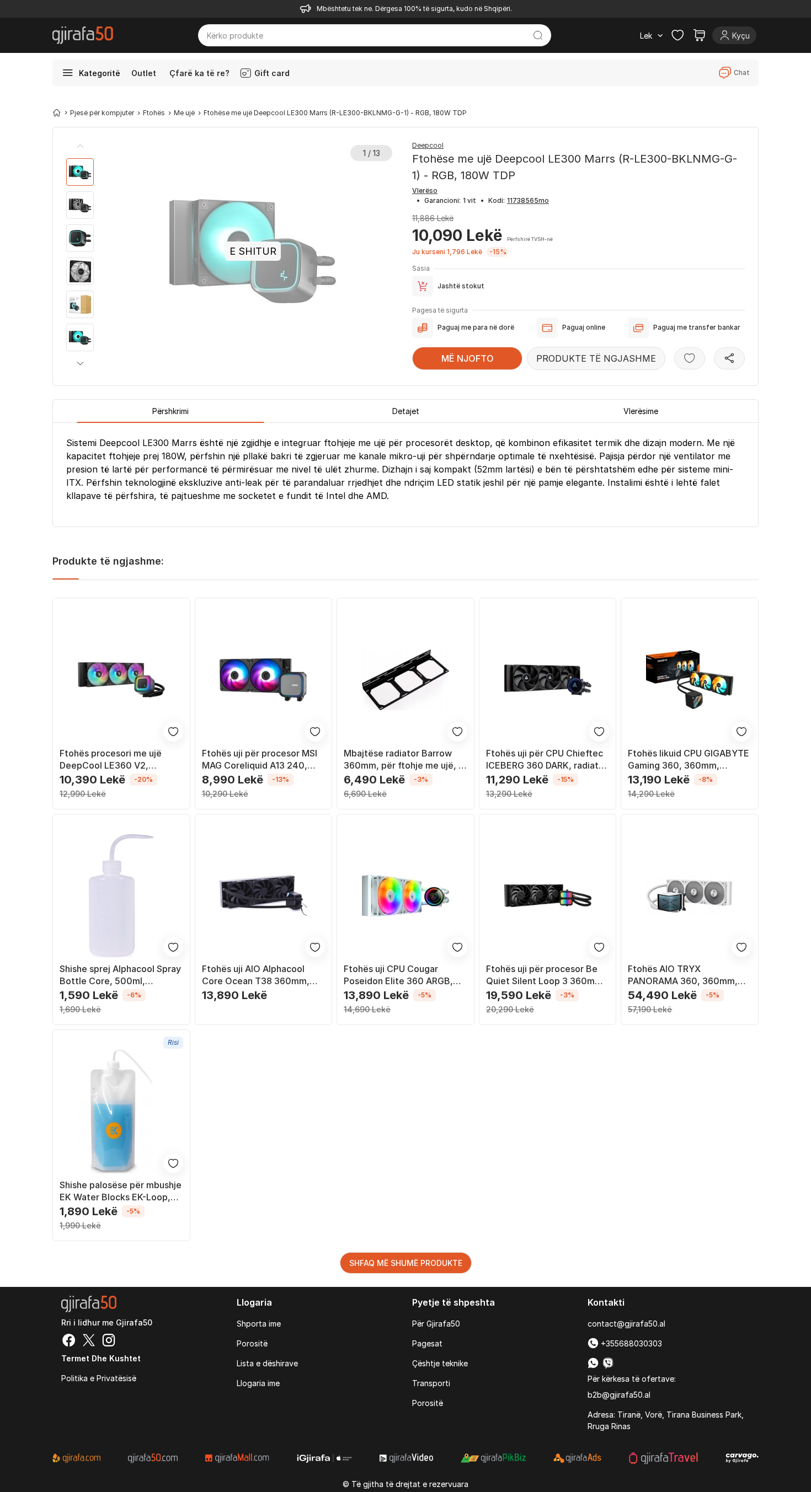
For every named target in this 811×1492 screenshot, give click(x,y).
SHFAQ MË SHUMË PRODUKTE (405, 1263)
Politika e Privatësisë (98, 1378)
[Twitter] (89, 1341)
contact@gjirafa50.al (626, 1323)
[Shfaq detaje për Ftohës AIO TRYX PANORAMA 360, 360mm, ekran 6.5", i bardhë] (689, 896)
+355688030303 (630, 1343)
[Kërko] (538, 35)
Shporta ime (259, 1323)
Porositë (252, 1343)
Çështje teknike (440, 1363)
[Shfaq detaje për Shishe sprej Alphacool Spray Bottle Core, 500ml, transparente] (121, 896)
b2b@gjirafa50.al (619, 1394)
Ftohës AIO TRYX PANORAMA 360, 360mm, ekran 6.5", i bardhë (683, 975)
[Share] (729, 358)
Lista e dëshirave (267, 1363)
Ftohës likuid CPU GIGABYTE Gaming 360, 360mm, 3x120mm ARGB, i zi (688, 759)
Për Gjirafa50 (436, 1323)
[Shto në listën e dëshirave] (689, 358)
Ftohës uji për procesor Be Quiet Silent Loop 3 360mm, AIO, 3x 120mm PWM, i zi (545, 975)
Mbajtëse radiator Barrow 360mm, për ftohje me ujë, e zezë (404, 759)
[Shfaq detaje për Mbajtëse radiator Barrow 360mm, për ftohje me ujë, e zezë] (405, 680)
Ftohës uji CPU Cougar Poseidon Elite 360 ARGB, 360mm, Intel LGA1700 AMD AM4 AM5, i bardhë (403, 975)
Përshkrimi (170, 411)
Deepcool (428, 145)
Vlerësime (640, 411)
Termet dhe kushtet (101, 1358)
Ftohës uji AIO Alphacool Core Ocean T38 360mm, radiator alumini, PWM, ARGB (262, 975)
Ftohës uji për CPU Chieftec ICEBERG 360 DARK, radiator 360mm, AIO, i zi (546, 759)
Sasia (421, 268)
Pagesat (427, 1343)
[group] (80, 172)
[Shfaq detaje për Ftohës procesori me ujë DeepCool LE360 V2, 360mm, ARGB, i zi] (121, 680)
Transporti (431, 1383)
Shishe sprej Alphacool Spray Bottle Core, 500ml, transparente (120, 975)
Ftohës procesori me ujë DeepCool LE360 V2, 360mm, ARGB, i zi (111, 759)
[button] (80, 363)
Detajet (405, 411)
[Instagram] (108, 1341)
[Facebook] (69, 1341)
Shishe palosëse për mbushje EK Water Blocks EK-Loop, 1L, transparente (121, 1191)
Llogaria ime (258, 1383)
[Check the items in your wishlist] (677, 35)
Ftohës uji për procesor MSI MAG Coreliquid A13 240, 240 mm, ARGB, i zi (259, 759)
